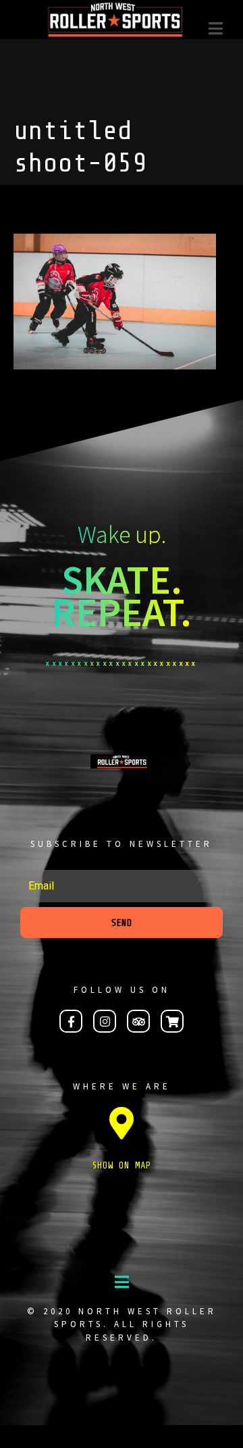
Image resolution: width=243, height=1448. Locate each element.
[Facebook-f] (70, 1021)
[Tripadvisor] (138, 1021)
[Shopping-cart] (172, 1021)
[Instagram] (104, 1021)
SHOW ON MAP (121, 1165)
